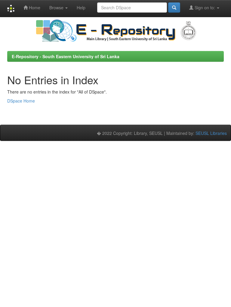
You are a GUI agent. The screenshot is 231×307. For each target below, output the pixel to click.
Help (81, 7)
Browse (57, 7)
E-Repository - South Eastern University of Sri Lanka (65, 56)
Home (34, 7)
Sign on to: (204, 7)
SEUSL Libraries (211, 133)
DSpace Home (21, 101)
